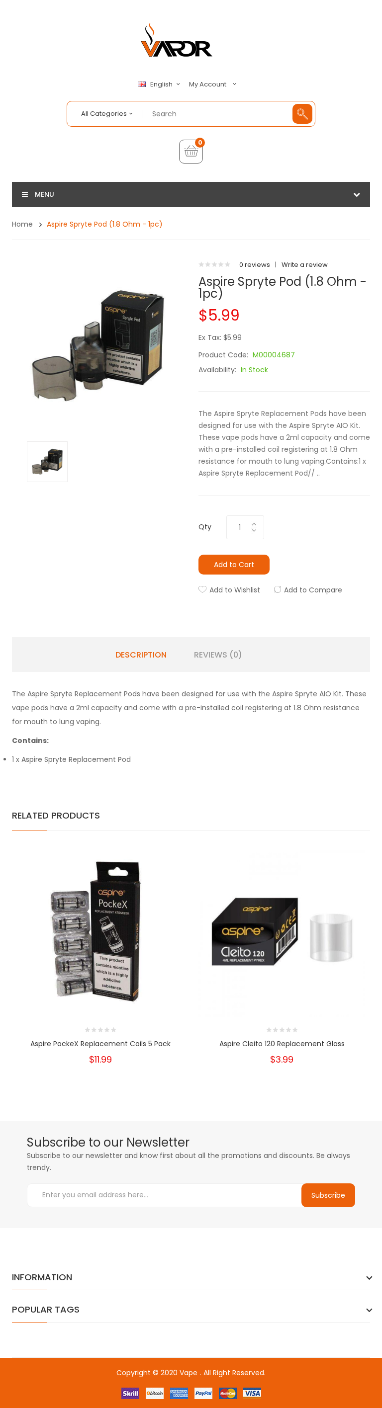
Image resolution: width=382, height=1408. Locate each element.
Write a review (305, 264)
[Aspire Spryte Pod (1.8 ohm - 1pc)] (47, 461)
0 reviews (254, 264)
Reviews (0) (218, 655)
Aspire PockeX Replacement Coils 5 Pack (100, 1044)
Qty (204, 527)
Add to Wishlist (234, 590)
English (162, 84)
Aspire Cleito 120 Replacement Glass (282, 1044)
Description (141, 655)
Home (22, 224)
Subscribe (328, 1195)
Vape (188, 1373)
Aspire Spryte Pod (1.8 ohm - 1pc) (105, 224)
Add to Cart (234, 565)
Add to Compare (313, 590)
